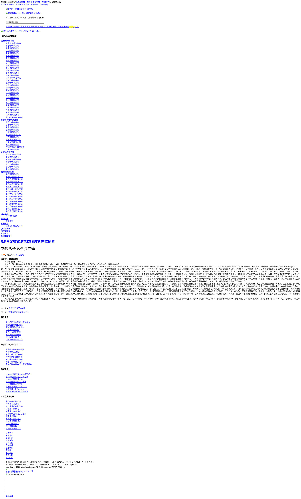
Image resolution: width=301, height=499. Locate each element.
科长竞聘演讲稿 (12, 66)
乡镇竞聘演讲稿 (12, 125)
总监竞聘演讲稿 (12, 110)
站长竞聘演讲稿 (12, 88)
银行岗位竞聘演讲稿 (14, 184)
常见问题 (9, 438)
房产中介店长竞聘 (13, 332)
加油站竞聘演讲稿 (13, 159)
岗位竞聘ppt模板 (12, 352)
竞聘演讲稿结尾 (22, 5)
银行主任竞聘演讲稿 (14, 201)
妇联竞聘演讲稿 (12, 137)
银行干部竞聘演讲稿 (14, 206)
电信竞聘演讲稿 (12, 169)
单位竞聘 (20, 27)
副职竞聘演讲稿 (12, 56)
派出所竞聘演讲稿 (13, 140)
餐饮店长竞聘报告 (13, 335)
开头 (63, 27)
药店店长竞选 (11, 416)
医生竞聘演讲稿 (12, 48)
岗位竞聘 (13, 27)
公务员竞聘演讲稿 (13, 78)
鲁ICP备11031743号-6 (14, 472)
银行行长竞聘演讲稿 (14, 179)
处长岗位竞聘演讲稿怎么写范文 (19, 374)
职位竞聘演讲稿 (12, 51)
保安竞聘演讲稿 (12, 105)
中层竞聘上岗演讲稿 (14, 354)
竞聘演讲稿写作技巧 (14, 226)
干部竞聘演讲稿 (12, 58)
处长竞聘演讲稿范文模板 (16, 382)
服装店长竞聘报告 (13, 421)
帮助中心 (9, 458)
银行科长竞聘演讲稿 (14, 182)
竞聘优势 (44, 5)
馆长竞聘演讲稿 (12, 98)
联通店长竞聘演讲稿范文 (18, 312)
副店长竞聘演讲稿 (13, 429)
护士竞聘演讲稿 (12, 46)
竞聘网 (8, 450)
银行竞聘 (36, 27)
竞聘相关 (43, 27)
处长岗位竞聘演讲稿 (14, 379)
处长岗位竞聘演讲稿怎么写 (17, 377)
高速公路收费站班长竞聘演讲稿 (19, 364)
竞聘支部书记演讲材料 (15, 389)
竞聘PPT (50, 27)
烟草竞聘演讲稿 (12, 157)
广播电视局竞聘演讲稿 (15, 147)
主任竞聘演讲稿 (12, 103)
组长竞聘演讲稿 (12, 100)
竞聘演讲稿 (20, 2)
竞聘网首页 (8, 241)
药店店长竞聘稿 (12, 330)
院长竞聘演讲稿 (12, 83)
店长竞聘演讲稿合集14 (15, 327)
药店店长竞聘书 (12, 409)
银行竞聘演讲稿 (12, 174)
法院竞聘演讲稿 (12, 132)
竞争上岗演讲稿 (33, 2)
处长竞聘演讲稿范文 (14, 384)
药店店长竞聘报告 (13, 411)
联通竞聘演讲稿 (12, 167)
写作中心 (9, 433)
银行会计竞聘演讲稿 (14, 192)
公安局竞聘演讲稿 (13, 142)
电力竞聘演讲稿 (12, 145)
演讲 (56, 27)
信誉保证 (9, 440)
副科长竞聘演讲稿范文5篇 (16, 387)
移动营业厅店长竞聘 (14, 325)
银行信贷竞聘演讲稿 (14, 211)
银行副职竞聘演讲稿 (14, 196)
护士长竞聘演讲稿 (13, 43)
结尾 (67, 27)
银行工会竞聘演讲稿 (14, 209)
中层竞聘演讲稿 (12, 53)
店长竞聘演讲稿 (12, 90)
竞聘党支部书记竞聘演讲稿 (17, 392)
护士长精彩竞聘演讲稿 (15, 349)
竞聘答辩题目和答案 (14, 357)
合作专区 (9, 455)
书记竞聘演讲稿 (12, 68)
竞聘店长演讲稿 (12, 404)
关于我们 (9, 435)
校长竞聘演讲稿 (12, 80)
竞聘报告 (46, 2)
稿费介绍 (9, 443)
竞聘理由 (35, 5)
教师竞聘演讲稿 (12, 85)
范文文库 (9, 453)
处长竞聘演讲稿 (12, 71)
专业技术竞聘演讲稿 (14, 117)
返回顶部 (9, 496)
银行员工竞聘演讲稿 (14, 187)
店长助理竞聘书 (12, 337)
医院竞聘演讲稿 (12, 162)
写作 (60, 27)
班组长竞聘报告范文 (14, 362)
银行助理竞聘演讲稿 (14, 204)
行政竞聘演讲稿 (12, 61)
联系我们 (9, 448)
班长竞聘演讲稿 (12, 95)
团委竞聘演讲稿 (12, 130)
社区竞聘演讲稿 (12, 150)
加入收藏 (20, 255)
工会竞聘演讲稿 (12, 127)
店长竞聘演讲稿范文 (16, 308)
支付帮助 (9, 445)
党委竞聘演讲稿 (12, 122)
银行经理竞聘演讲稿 (14, 189)
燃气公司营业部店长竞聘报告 (18, 322)
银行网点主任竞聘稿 (14, 359)
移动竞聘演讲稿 (12, 164)
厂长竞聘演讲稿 (12, 108)
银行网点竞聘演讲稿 (14, 199)
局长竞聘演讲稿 (12, 63)
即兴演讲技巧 (11, 216)
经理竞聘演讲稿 (12, 115)
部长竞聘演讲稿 (12, 73)
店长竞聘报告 (11, 426)
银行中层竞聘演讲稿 (14, 177)
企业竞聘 (28, 27)
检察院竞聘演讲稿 (13, 135)
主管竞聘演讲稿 (12, 112)
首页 (7, 27)
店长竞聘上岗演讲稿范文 (16, 414)
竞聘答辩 (9, 221)
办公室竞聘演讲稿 (13, 154)
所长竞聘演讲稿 (12, 75)
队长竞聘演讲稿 (12, 93)
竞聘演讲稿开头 (7, 5)
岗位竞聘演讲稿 (25, 241)
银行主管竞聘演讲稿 (14, 194)
